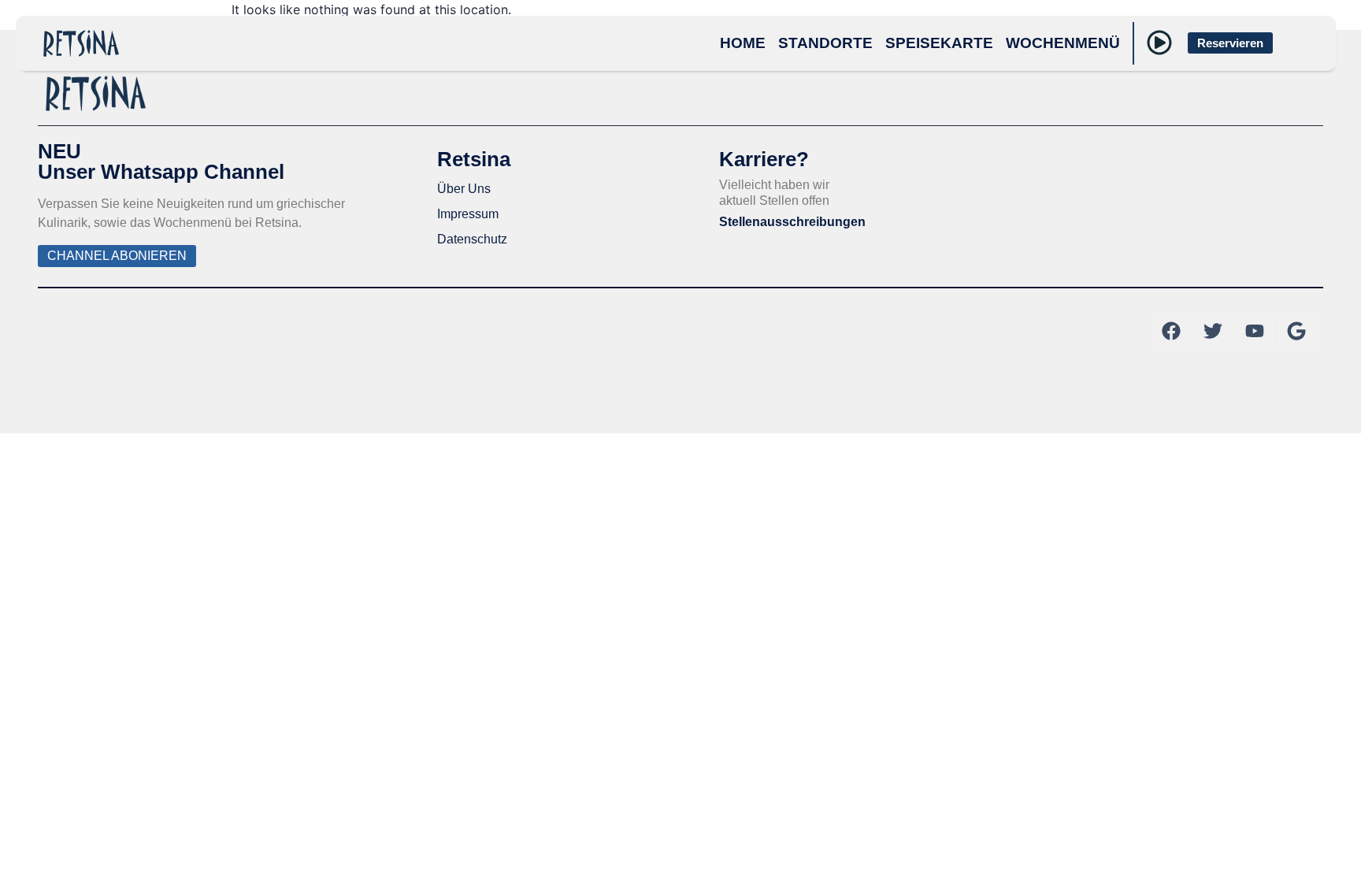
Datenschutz (472, 239)
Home (743, 43)
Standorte (825, 43)
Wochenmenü (1063, 43)
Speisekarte (939, 43)
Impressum (468, 214)
